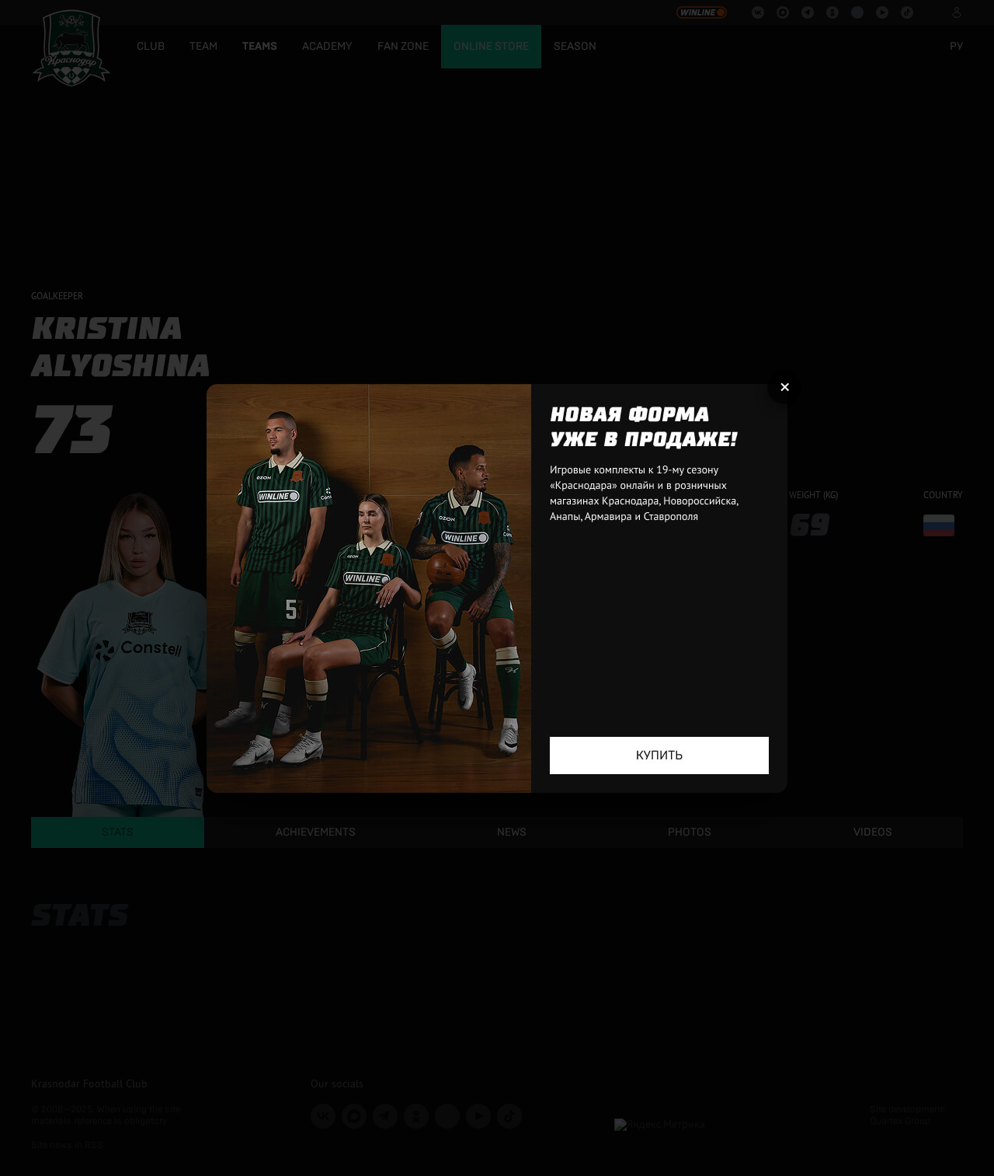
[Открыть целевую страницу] (497, 588)
